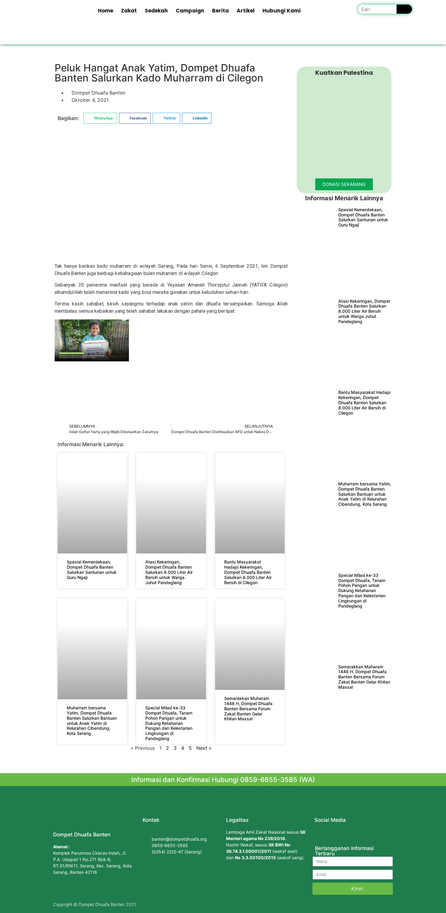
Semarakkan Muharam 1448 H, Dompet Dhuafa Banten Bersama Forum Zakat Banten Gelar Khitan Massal (248, 708)
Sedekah (156, 10)
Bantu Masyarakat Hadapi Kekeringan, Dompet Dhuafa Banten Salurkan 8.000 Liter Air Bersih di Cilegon (248, 572)
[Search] (404, 9)
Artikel (246, 10)
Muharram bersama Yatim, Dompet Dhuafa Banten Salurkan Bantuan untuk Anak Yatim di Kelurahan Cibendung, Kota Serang (92, 720)
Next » (203, 748)
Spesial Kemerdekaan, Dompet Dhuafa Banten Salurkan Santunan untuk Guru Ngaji (92, 569)
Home (105, 10)
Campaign (190, 10)
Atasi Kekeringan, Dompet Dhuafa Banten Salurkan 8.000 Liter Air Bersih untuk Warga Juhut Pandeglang (169, 572)
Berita (220, 10)
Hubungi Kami (281, 10)
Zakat (129, 10)
